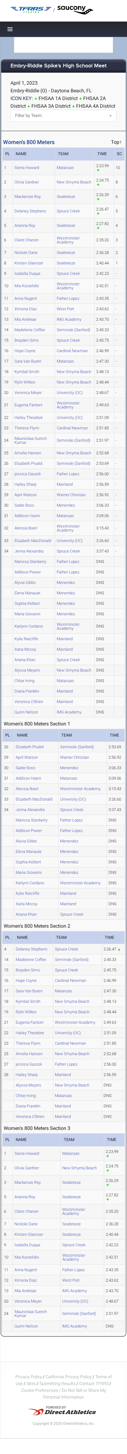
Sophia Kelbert (27, 603)
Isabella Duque (27, 273)
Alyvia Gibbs (25, 582)
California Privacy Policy (69, 1376)
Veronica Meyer (28, 392)
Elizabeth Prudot (28, 463)
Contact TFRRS (94, 1383)
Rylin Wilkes (24, 382)
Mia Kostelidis (26, 285)
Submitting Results (57, 1383)
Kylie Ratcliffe (26, 639)
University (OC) (70, 392)
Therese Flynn (26, 428)
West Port (65, 309)
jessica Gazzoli (27, 474)
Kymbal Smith (26, 371)
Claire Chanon (26, 240)
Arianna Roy (24, 225)
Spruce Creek (68, 211)
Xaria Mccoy (25, 649)
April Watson (25, 494)
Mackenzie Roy (27, 196)
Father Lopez (68, 298)
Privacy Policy (28, 1376)
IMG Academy (69, 319)
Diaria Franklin (26, 691)
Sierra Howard (26, 167)
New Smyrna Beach (74, 182)
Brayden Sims (26, 340)
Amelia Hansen (27, 453)
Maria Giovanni (27, 614)
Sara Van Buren (27, 361)
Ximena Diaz (25, 309)
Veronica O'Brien (28, 701)
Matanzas (65, 167)
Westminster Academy (68, 240)
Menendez (66, 505)
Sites (31, 1383)
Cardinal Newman (72, 350)
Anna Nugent (25, 298)
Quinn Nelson (26, 712)
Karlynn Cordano (28, 626)
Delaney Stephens (30, 211)
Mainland (65, 484)
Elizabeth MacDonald (32, 540)
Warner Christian (71, 494)
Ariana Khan (24, 659)
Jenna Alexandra (28, 551)
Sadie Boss (24, 505)
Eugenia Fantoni (28, 405)
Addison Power (27, 572)
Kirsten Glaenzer (28, 263)
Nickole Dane (26, 252)
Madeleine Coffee (29, 329)
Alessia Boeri (25, 528)
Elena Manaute (27, 593)
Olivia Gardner (26, 182)
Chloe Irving (24, 680)
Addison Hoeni (27, 515)
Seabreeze (66, 196)
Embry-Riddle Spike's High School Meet (58, 66)
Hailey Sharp (25, 484)
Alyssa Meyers (27, 670)
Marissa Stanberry (30, 561)
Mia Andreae (25, 319)
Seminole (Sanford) (73, 329)
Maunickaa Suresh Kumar (30, 440)
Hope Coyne (24, 350)
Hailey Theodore (28, 417)
